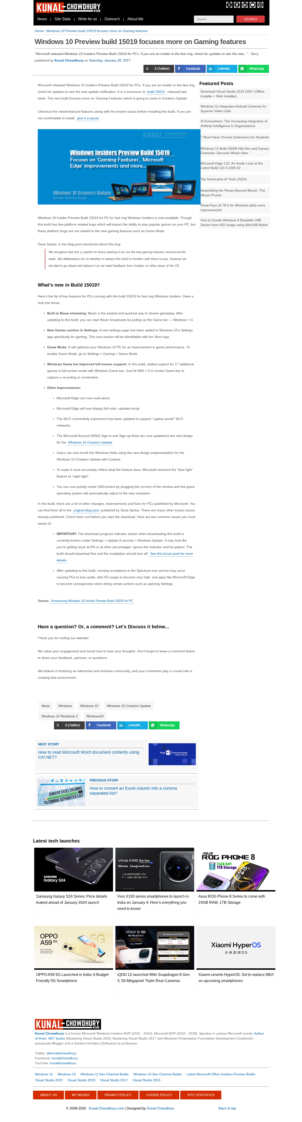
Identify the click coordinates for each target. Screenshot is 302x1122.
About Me (135, 19)
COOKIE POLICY (159, 1095)
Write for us (87, 19)
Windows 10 (89, 706)
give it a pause (88, 118)
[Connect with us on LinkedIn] (245, 6)
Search (250, 19)
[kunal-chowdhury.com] (69, 12)
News (42, 19)
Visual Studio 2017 (114, 1080)
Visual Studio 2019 (81, 1080)
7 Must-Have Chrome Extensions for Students (235, 137)
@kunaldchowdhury (61, 1053)
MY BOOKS (80, 1095)
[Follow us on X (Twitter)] (229, 6)
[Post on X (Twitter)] (159, 72)
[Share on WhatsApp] (253, 72)
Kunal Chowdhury (160, 1108)
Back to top (227, 1108)
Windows (65, 706)
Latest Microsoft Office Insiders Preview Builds (220, 1074)
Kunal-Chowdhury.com (106, 1108)
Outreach (112, 19)
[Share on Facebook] (191, 72)
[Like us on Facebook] (237, 6)
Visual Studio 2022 (49, 1080)
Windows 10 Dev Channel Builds (157, 1074)
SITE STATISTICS (200, 1095)
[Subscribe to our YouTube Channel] (253, 6)
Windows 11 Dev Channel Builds (104, 1074)
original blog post (86, 510)
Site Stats (63, 19)
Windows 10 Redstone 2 (60, 716)
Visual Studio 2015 (146, 1080)
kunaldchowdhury (65, 1058)
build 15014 (156, 92)
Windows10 (95, 716)
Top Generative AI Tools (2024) (224, 179)
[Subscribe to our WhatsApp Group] (260, 6)
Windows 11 (44, 1074)
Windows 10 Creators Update (90, 442)
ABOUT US (48, 1095)
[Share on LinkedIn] (222, 72)
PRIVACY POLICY (118, 1095)
